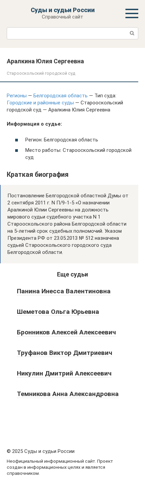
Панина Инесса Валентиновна (64, 291)
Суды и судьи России (63, 9)
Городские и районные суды (40, 103)
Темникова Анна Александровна (68, 394)
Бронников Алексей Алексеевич (66, 332)
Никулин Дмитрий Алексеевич (64, 373)
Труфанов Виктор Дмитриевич (64, 353)
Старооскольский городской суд (41, 73)
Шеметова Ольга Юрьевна (58, 312)
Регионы (17, 96)
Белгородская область (60, 96)
